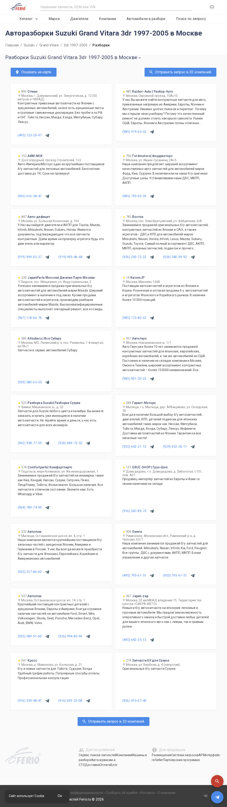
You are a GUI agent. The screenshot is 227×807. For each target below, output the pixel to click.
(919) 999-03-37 (30, 257)
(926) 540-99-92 (175, 257)
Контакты (147, 793)
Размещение (161, 755)
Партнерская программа (181, 760)
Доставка (92, 765)
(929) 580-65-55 (30, 382)
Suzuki (29, 45)
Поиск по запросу (191, 19)
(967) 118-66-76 (30, 318)
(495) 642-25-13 (134, 640)
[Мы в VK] (205, 795)
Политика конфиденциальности (79, 793)
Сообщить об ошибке (121, 793)
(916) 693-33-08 (70, 701)
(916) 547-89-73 (134, 511)
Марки (54, 19)
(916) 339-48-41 (30, 701)
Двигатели (79, 19)
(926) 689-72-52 (70, 443)
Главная (12, 45)
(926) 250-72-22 (134, 257)
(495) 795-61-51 (134, 575)
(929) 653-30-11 (175, 447)
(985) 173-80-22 (134, 318)
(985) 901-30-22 (134, 379)
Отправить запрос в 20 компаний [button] (183, 72)
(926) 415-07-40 (134, 701)
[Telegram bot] (217, 797)
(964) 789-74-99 (30, 507)
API (201, 755)
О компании (167, 793)
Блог (114, 765)
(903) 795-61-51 (175, 575)
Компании (107, 19)
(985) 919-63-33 (134, 132)
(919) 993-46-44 (70, 257)
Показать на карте (36, 72)
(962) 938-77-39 (30, 443)
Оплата (105, 765)
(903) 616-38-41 (30, 196)
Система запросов (185, 755)
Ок (60, 796)
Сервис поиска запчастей (98, 755)
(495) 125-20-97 (30, 135)
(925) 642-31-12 (134, 447)
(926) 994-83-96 (70, 636)
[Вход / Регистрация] (211, 7)
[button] (217, 781)
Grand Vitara (49, 45)
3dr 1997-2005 (75, 45)
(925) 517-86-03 (30, 572)
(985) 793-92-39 (134, 196)
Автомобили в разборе (146, 19)
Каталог (26, 19)
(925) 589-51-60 (30, 636)
